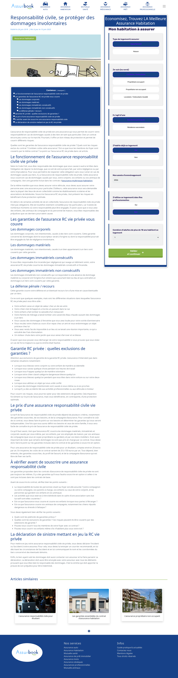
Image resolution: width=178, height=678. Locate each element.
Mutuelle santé (70, 653)
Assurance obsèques (73, 662)
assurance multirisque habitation (77, 180)
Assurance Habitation (74, 650)
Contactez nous (124, 650)
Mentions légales (125, 653)
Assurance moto (71, 659)
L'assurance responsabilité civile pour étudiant (36, 617)
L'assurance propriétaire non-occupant (142, 616)
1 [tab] (89, 631)
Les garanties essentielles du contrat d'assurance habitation (89, 617)
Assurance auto (71, 647)
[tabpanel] (35, 605)
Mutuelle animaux (72, 668)
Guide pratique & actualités (129, 647)
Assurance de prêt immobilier (77, 656)
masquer (61, 90)
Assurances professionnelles (77, 665)
